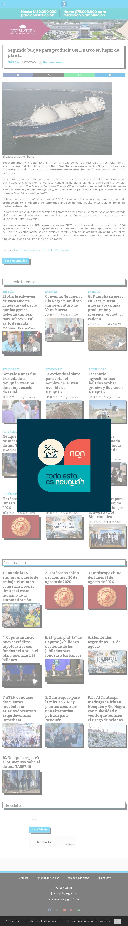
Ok (117, 921)
